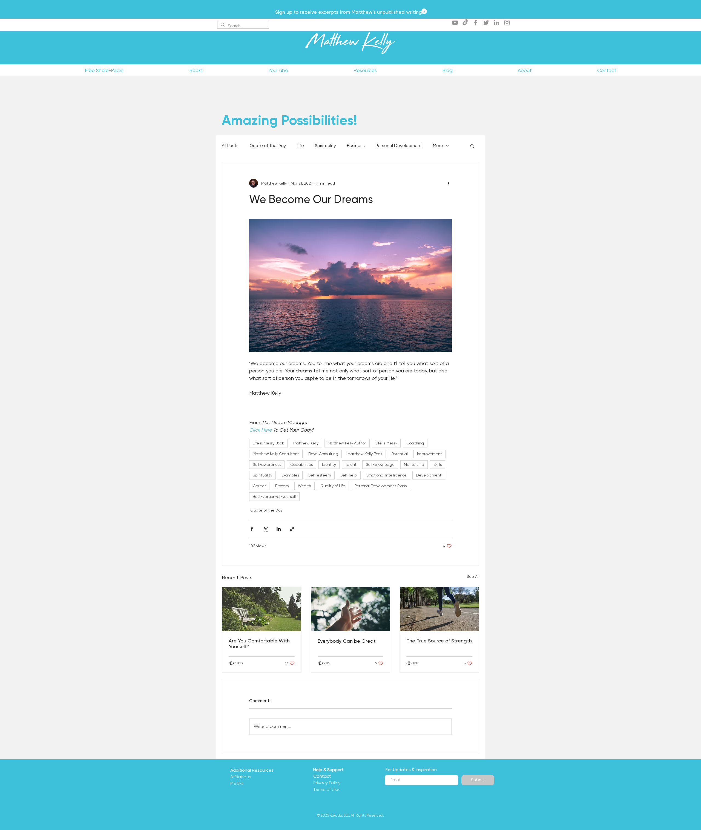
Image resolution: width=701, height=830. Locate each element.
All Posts (230, 145)
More (438, 145)
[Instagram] (507, 22)
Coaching (415, 443)
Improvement (429, 454)
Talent (351, 464)
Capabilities (301, 464)
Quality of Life (332, 486)
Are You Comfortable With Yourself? (259, 643)
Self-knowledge (380, 464)
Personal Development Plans (381, 486)
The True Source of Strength (439, 641)
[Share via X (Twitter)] (265, 529)
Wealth (304, 486)
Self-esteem (319, 475)
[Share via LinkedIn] (278, 529)
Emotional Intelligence (386, 475)
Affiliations (240, 776)
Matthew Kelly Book (364, 454)
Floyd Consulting (323, 454)
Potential (400, 454)
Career (259, 486)
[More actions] (448, 183)
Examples (290, 475)
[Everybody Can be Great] (350, 609)
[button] (472, 145)
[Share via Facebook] (251, 529)
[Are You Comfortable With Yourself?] (261, 609)
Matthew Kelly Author (347, 443)
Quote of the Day (267, 145)
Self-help (348, 475)
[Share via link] (292, 529)
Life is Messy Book (268, 443)
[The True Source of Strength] (439, 609)
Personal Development (399, 145)
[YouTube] (455, 22)
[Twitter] (486, 22)
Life (300, 145)
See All (473, 576)
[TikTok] (465, 22)
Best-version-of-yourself (274, 496)
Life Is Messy (386, 443)
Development (428, 475)
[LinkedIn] (496, 22)
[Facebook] (475, 22)
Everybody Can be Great (347, 641)
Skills (437, 464)
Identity (329, 464)
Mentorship (414, 464)
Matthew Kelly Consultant (276, 454)
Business (356, 145)
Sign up (283, 12)
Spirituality (325, 145)
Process (282, 486)
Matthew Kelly (350, 43)
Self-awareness (267, 464)
